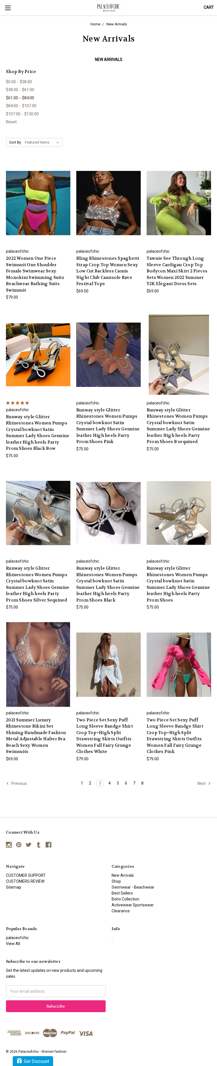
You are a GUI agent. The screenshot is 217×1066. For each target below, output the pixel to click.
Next (202, 783)
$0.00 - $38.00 (19, 81)
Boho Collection (125, 899)
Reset (11, 121)
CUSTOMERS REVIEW (25, 881)
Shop (116, 881)
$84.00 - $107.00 (21, 105)
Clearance (121, 911)
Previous (18, 783)
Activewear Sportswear (133, 905)
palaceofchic (17, 937)
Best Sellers (122, 893)
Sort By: (15, 142)
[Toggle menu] (8, 8)
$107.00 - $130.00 (22, 113)
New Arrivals (123, 875)
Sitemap (13, 887)
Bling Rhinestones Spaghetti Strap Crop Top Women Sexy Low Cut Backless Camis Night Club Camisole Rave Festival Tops (107, 271)
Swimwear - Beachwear (133, 887)
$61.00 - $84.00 (20, 97)
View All (13, 943)
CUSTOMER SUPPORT (26, 875)
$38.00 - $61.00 (20, 89)
